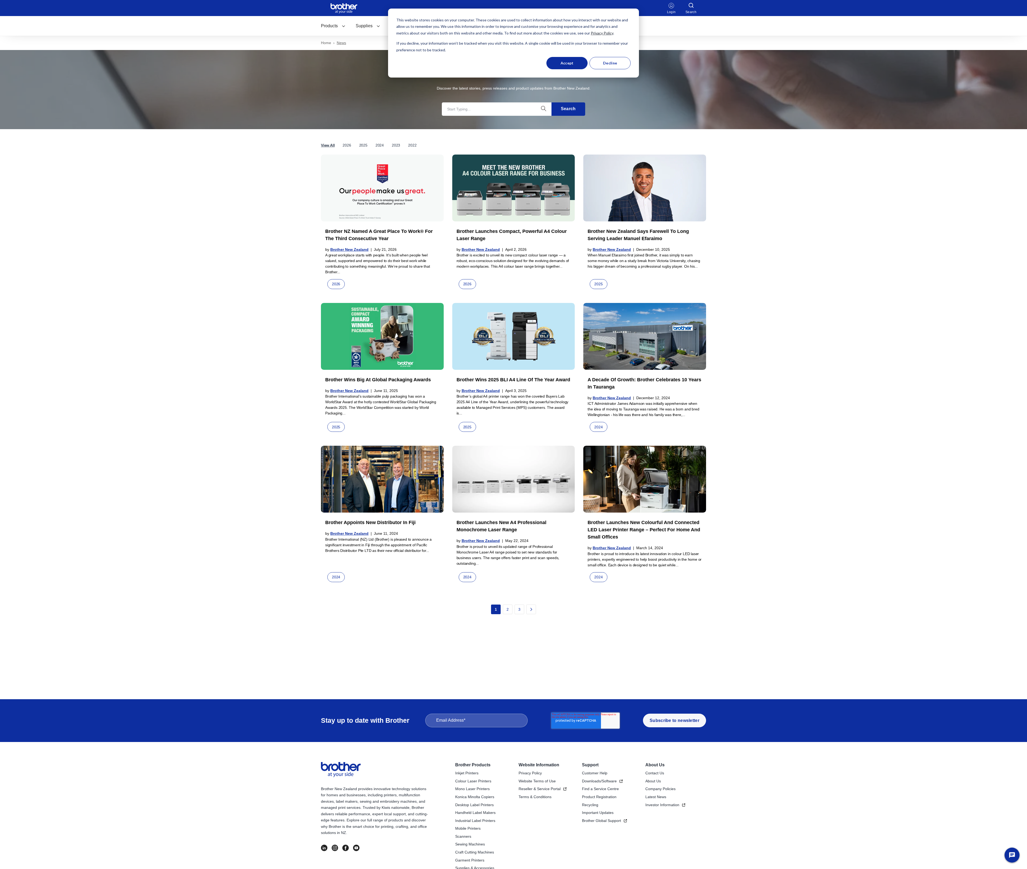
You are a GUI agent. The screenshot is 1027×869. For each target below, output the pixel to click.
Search (568, 108)
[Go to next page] (531, 609)
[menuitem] (333, 26)
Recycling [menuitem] (590, 805)
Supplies (364, 26)
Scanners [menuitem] (463, 836)
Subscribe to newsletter (674, 720)
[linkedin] (324, 848)
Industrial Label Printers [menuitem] (475, 820)
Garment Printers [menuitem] (469, 860)
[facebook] (345, 848)
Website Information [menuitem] (539, 765)
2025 (363, 145)
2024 (379, 145)
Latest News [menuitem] (655, 797)
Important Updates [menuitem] (598, 812)
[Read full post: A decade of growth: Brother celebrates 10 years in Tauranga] (644, 336)
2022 (412, 145)
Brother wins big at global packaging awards (378, 379)
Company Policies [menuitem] (660, 789)
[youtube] (356, 848)
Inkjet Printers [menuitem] (466, 773)
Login (671, 12)
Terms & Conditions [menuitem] (535, 797)
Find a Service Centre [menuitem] (600, 789)
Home (326, 43)
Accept (567, 63)
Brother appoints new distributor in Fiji (370, 522)
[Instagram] (335, 848)
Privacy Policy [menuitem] (530, 773)
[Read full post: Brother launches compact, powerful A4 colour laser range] (513, 188)
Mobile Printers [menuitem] (468, 828)
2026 (347, 145)
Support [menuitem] (590, 765)
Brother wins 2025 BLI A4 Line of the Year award (513, 379)
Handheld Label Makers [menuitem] (475, 812)
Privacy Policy (602, 33)
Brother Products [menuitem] (472, 765)
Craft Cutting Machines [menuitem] (474, 852)
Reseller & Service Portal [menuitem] (540, 789)
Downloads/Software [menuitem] (599, 781)
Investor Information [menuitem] (662, 805)
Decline (610, 63)
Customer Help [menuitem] (594, 773)
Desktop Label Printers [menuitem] (474, 805)
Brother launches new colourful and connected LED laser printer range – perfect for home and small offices (644, 530)
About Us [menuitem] (655, 765)
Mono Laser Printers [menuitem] (472, 789)
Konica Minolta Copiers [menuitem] (474, 797)
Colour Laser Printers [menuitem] (473, 781)
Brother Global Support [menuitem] (601, 820)
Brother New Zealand (349, 249)
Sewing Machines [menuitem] (470, 844)
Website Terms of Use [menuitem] (537, 781)
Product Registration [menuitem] (599, 797)
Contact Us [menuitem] (654, 773)
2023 (396, 145)
